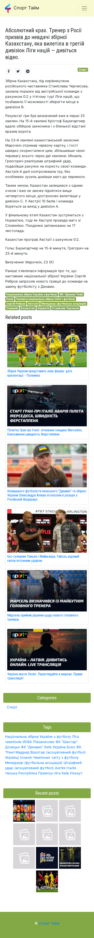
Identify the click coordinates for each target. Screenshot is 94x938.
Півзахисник (43, 742)
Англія (60, 768)
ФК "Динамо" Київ (71, 294)
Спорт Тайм (25, 7)
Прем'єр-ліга (49, 773)
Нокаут (76, 773)
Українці (12, 757)
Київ (65, 773)
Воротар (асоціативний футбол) (58, 752)
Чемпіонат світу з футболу (56, 757)
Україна (59, 747)
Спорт (83, 69)
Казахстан (28, 308)
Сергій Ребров (15, 303)
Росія (9, 299)
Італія (71, 768)
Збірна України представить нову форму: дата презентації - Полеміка (39, 373)
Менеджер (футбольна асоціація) (63, 303)
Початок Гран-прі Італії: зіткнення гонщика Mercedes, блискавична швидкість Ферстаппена (44, 432)
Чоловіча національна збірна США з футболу (45, 299)
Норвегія (43, 308)
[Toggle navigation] (84, 8)
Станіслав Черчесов (65, 308)
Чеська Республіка (21, 773)
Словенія (12, 308)
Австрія (33, 303)
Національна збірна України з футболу (31, 294)
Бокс (71, 747)
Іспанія (26, 757)
